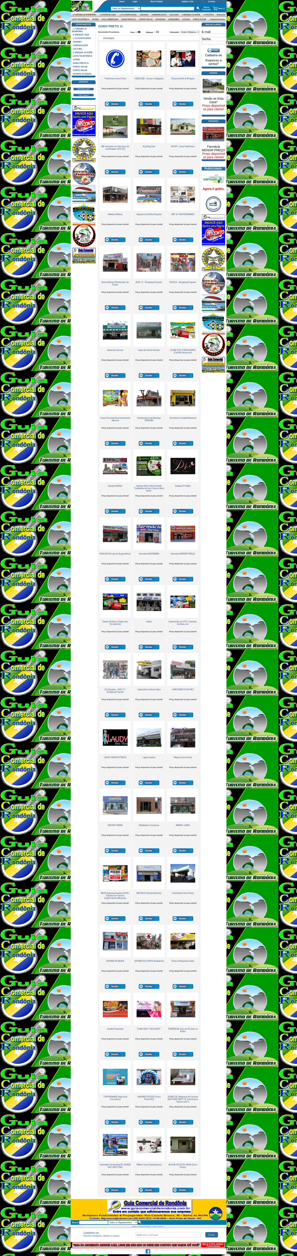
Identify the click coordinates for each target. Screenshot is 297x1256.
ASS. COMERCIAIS (110, 19)
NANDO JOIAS (183, 825)
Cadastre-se (213, 55)
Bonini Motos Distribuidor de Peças (115, 283)
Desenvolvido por (142, 1255)
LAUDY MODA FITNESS (115, 757)
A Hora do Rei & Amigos (182, 78)
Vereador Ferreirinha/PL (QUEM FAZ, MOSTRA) (115, 1165)
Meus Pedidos (157, 1)
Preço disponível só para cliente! (115, 89)
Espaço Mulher (115, 486)
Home (122, 1)
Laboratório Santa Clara (149, 689)
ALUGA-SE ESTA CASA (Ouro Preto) (183, 1165)
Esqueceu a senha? (213, 62)
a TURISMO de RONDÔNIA (84, 15)
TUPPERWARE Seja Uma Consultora (115, 1098)
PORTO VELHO (146, 19)
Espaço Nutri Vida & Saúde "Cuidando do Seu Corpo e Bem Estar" (149, 488)
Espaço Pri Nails (183, 486)
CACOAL (186, 19)
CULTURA (174, 15)
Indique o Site (188, 1)
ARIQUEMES (174, 19)
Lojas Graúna (149, 757)
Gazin (149, 621)
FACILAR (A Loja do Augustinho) (115, 553)
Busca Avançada (206, 8)
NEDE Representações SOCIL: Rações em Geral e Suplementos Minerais (115, 895)
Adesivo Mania (115, 214)
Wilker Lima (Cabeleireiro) (149, 1164)
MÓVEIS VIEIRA (115, 825)
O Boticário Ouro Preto (183, 893)
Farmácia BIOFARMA (149, 553)
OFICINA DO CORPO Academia (149, 961)
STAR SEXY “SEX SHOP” (149, 1029)
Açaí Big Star (149, 146)
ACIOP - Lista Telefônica (183, 146)
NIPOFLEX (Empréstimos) (149, 893)
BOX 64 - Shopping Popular (183, 282)
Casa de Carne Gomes (149, 350)
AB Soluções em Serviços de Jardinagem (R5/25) (115, 147)
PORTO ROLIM (199, 19)
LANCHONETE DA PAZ (183, 689)
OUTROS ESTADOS (82, 74)
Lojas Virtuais (154, 1255)
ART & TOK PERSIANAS (182, 214)
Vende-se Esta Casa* (213, 100)
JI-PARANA (160, 19)
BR (160, 1255)
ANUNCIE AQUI (83, 89)
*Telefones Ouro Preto (115, 78)
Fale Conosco (84, 95)
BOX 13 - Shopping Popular (149, 282)
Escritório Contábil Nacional (183, 418)
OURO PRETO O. (129, 19)
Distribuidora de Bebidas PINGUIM (149, 419)
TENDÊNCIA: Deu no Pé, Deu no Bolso (183, 1030)
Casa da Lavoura (115, 350)
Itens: (221, 8)
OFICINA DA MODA (115, 961)
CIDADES (144, 15)
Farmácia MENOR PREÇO (183, 553)
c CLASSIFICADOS (128, 15)
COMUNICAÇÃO (159, 15)
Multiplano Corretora (149, 825)
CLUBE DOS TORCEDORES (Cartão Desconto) (183, 351)
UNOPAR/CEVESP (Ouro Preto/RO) (149, 1098)
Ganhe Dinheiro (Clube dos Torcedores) (115, 622)
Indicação (221, 15)
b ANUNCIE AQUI (108, 15)
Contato (211, 1)
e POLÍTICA (208, 15)
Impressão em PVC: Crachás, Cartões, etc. (183, 622)
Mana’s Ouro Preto (183, 757)
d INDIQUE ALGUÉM (191, 15)
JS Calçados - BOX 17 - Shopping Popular (115, 690)
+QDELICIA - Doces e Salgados (149, 78)
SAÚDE (95, 19)
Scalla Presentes (115, 1029)
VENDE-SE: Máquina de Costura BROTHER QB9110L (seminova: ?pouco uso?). (183, 1099)
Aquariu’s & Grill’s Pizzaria (149, 214)
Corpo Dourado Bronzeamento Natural (115, 419)
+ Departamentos (217, 19)
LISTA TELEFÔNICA (80, 19)
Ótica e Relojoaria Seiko (182, 961)
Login (134, 1)
